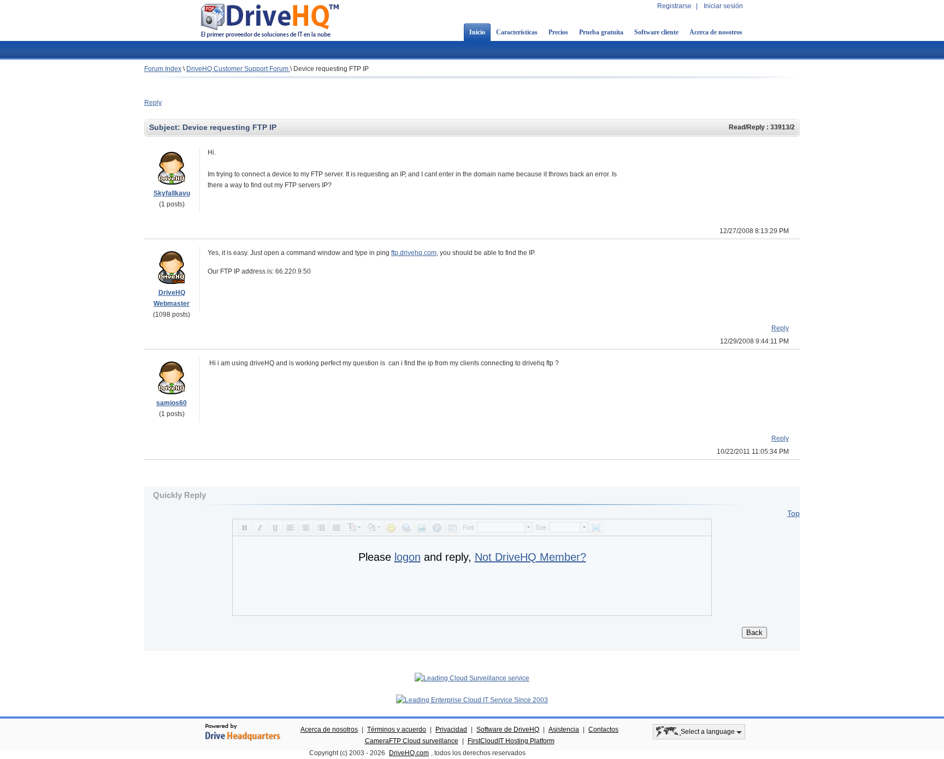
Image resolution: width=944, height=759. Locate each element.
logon (407, 557)
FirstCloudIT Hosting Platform (511, 741)
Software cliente (656, 32)
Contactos (603, 729)
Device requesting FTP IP (331, 69)
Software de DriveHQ (507, 729)
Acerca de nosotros (715, 32)
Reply (153, 102)
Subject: (165, 127)
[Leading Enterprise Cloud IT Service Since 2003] (472, 700)
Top (793, 513)
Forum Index (162, 69)
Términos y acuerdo (396, 729)
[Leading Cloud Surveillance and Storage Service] (472, 678)
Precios (558, 32)
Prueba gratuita (601, 32)
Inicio (477, 32)
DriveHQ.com (409, 753)
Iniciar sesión (723, 6)
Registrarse (674, 6)
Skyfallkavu (172, 193)
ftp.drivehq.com (413, 253)
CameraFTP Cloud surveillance (411, 741)
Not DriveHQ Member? (530, 557)
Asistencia (563, 729)
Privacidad (451, 729)
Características (517, 32)
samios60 (171, 403)
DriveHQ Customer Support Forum (238, 69)
